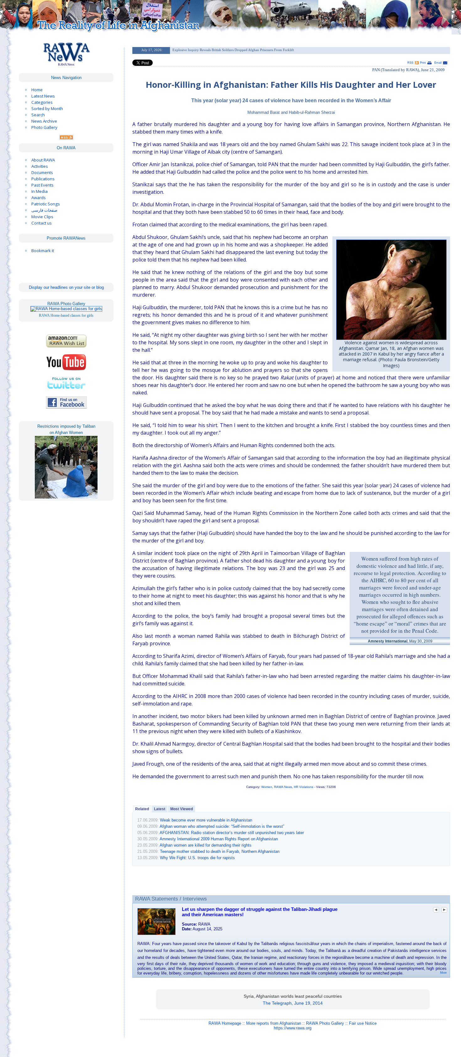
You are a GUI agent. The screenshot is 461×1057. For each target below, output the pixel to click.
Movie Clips (42, 216)
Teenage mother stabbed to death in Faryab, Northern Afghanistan (219, 851)
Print (423, 62)
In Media (39, 191)
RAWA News (283, 787)
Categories (42, 102)
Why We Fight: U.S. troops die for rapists (197, 857)
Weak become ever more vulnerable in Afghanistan (206, 820)
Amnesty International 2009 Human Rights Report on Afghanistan (219, 839)
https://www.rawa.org (292, 1028)
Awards (38, 197)
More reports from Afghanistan (273, 1023)
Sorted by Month (47, 108)
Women (266, 787)
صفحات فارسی (44, 210)
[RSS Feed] (66, 138)
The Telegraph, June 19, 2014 (293, 1003)
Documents (42, 172)
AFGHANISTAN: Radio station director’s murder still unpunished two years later (232, 832)
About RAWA (43, 160)
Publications (43, 179)
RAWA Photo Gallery (325, 1023)
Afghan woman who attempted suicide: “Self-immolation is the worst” (222, 826)
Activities (39, 166)
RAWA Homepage (225, 1023)
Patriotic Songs (45, 204)
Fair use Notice (363, 1023)
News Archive (44, 121)
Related (142, 809)
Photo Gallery (44, 127)
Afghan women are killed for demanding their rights (206, 845)
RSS (410, 62)
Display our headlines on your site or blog (66, 287)
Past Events (42, 185)
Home (37, 89)
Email (438, 62)
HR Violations (303, 787)
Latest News (43, 96)
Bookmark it (42, 250)
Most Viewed (181, 809)
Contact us (41, 223)
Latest (159, 809)
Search (38, 115)
